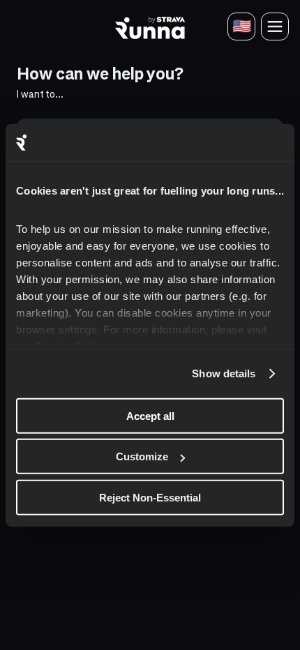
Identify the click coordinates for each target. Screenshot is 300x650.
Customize (142, 456)
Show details (223, 373)
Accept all (150, 415)
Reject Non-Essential (150, 497)
